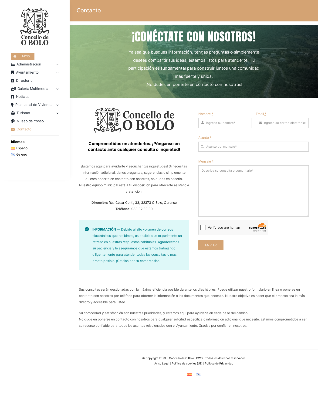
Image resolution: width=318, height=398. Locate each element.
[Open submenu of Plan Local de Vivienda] (57, 105)
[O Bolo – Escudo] (34, 10)
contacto (97, 149)
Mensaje (205, 161)
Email (261, 114)
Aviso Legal (161, 363)
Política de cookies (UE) (187, 363)
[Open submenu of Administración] (57, 64)
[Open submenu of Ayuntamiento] (57, 72)
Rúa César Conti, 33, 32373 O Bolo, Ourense (143, 202)
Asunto (204, 137)
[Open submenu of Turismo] (57, 113)
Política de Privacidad (219, 363)
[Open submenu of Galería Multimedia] (57, 89)
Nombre (205, 114)
